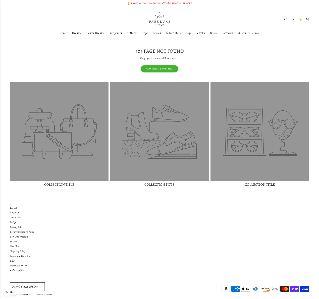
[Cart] (307, 19)
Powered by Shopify (44, 294)
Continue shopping (159, 68)
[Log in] (292, 19)
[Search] (285, 19)
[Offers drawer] (300, 19)
